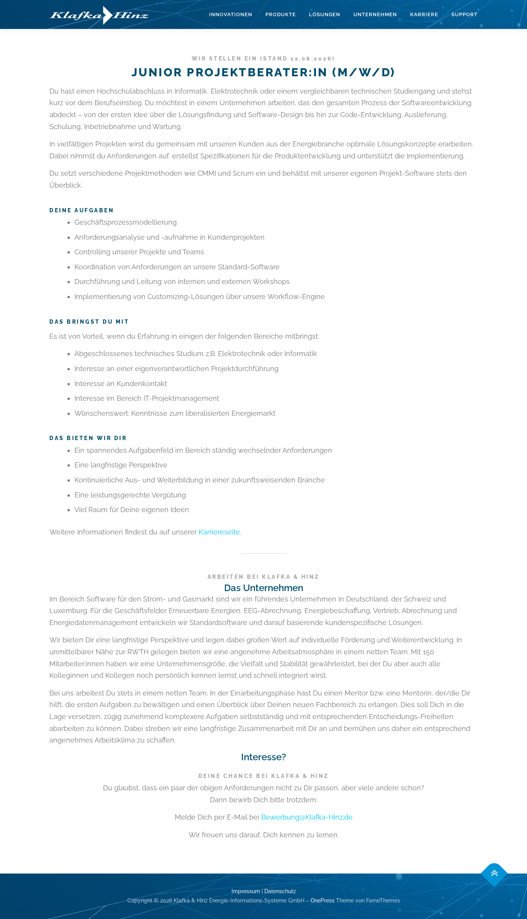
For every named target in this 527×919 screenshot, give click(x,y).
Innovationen (230, 14)
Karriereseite (219, 532)
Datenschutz (280, 891)
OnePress (322, 900)
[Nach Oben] (494, 873)
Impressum (245, 891)
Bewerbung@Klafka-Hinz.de (307, 817)
